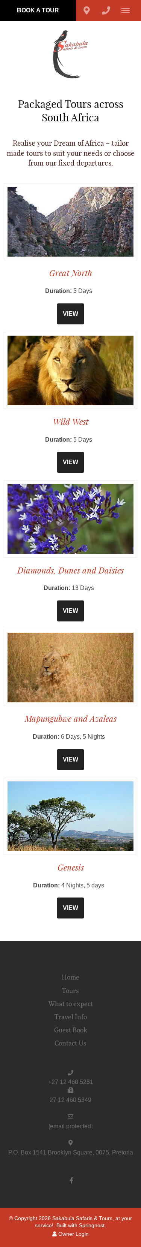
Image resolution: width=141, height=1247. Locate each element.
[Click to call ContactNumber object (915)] (106, 10)
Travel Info (71, 1017)
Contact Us (70, 1043)
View (70, 314)
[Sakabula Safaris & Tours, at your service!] (70, 54)
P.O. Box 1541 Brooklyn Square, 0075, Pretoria (70, 1152)
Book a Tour (38, 10)
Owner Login (73, 1234)
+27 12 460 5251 (70, 1082)
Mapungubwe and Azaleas (71, 718)
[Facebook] (71, 1180)
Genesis (71, 867)
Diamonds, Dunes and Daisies (70, 570)
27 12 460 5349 (70, 1100)
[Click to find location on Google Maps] (86, 10)
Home (70, 977)
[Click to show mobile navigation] (128, 10)
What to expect (71, 1004)
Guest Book (70, 1030)
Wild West (70, 421)
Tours (70, 991)
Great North (70, 272)
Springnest (92, 1225)
